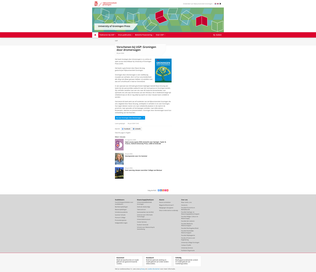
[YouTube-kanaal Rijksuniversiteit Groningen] (167, 190)
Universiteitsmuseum (143, 219)
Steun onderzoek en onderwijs (168, 210)
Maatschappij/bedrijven (145, 200)
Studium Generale (142, 225)
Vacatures (184, 205)
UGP (116, 41)
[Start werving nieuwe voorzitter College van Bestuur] (119, 173)
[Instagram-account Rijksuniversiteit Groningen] (165, 190)
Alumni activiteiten (165, 202)
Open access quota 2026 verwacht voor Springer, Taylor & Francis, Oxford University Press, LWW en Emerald (145, 142)
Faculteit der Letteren (188, 221)
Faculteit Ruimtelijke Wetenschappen (187, 232)
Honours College (120, 217)
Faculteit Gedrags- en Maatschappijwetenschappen (190, 213)
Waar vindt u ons (186, 202)
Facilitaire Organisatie (188, 250)
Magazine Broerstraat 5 (166, 205)
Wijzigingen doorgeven (166, 208)
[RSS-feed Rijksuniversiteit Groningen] (163, 190)
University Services (187, 248)
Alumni (161, 200)
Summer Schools (120, 215)
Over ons (184, 200)
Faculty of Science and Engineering (188, 239)
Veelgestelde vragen (121, 223)
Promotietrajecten (120, 220)
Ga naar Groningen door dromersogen (128, 118)
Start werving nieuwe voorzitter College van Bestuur (143, 170)
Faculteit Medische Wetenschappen (187, 225)
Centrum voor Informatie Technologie (145, 216)
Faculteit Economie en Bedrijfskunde (188, 208)
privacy (142, 269)
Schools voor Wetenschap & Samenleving (145, 228)
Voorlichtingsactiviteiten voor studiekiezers (124, 203)
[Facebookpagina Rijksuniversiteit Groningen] (159, 190)
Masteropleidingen (121, 209)
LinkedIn (138, 129)
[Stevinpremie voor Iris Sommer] (119, 159)
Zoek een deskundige (143, 207)
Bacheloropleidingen (121, 207)
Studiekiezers (119, 200)
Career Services (142, 222)
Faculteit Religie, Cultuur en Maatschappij (189, 217)
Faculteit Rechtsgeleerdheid (189, 228)
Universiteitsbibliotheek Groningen (144, 203)
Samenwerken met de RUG (145, 212)
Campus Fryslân (186, 245)
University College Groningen (190, 242)
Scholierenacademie (121, 212)
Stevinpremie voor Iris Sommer (136, 156)
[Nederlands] (215, 3)
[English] (218, 3)
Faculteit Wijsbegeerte (188, 235)
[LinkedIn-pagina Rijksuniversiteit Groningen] (161, 190)
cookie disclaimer (154, 269)
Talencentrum (141, 209)
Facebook (127, 129)
